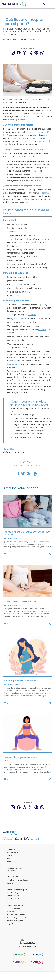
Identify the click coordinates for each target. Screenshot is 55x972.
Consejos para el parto (15, 538)
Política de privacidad (16, 918)
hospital (46, 141)
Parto (9, 859)
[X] (30, 53)
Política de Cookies (15, 921)
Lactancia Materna (15, 874)
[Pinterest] (36, 53)
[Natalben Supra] (36, 955)
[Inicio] (14, 4)
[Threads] (24, 53)
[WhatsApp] (42, 53)
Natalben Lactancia (15, 899)
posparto (42, 329)
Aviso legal (11, 912)
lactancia (32, 314)
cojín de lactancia (18, 318)
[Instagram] (13, 53)
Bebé (9, 862)
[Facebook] (19, 53)
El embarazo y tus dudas (17, 880)
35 (4, 135)
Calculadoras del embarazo (14, 870)
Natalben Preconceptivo (17, 890)
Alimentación (12, 877)
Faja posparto (13, 364)
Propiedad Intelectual (16, 915)
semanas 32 (43, 132)
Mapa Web (11, 924)
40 (44, 138)
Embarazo (11, 856)
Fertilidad (11, 850)
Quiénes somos (13, 909)
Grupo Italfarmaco (15, 906)
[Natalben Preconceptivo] (18, 955)
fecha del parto (12, 99)
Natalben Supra (13, 893)
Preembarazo (12, 853)
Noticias (10, 883)
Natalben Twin (13, 896)
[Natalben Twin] (18, 963)
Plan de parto (20, 427)
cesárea (45, 193)
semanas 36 (35, 138)
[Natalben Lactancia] (36, 963)
